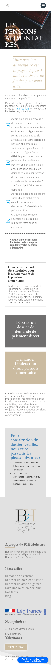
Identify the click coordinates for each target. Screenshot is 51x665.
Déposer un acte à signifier (23, 584)
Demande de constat (19, 576)
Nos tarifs (11, 592)
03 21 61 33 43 (16, 647)
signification (22, 108)
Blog (8, 596)
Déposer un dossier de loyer (24, 580)
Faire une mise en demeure (23, 588)
